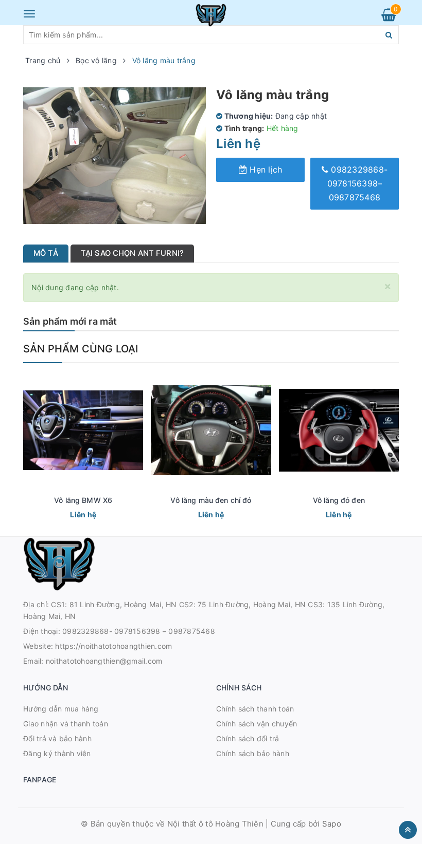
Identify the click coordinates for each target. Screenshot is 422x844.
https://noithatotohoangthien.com (113, 646)
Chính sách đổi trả (247, 738)
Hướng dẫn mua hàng (61, 708)
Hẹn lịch (264, 169)
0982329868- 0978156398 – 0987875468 (138, 631)
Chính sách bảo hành (252, 753)
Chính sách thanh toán (255, 708)
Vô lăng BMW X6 (83, 500)
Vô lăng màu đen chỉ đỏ (210, 500)
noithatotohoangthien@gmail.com (104, 661)
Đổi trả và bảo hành (57, 738)
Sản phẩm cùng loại (80, 349)
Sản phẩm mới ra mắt (70, 321)
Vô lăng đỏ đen (339, 500)
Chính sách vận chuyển (256, 723)
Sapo (331, 824)
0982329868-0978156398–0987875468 (357, 183)
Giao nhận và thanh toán (65, 723)
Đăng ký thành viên (57, 753)
